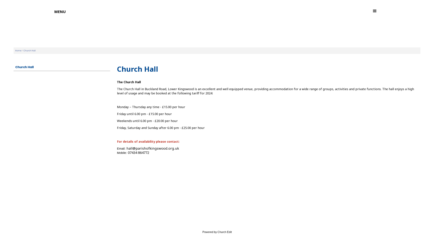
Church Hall (29, 50)
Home (18, 50)
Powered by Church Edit (217, 232)
